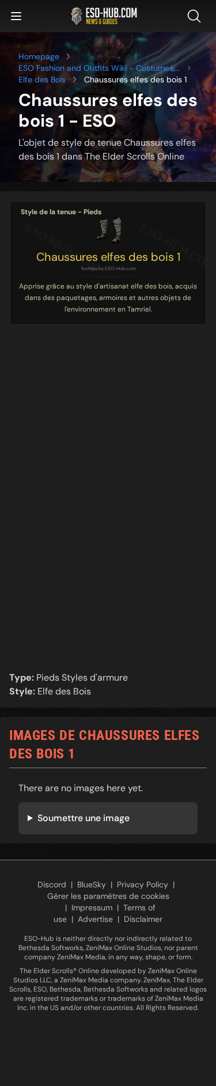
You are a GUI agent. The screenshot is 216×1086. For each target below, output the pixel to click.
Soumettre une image (83, 818)
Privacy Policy (142, 884)
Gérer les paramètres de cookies (108, 896)
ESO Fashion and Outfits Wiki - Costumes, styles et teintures (96, 68)
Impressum (91, 907)
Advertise (95, 919)
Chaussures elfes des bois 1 (108, 256)
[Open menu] (16, 16)
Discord (51, 884)
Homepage (38, 56)
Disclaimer (143, 919)
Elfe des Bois (42, 79)
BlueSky (91, 884)
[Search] (196, 16)
